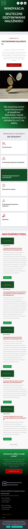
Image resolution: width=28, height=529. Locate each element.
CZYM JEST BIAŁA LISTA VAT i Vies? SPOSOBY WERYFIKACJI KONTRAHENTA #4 (14, 418)
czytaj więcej (6, 277)
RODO (3, 518)
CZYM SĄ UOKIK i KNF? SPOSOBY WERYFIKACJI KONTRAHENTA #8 (12, 249)
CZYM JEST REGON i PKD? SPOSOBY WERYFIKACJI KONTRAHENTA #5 (13, 381)
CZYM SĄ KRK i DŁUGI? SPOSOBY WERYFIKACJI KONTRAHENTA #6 (12, 338)
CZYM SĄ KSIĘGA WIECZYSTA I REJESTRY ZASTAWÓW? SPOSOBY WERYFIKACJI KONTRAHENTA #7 (14, 293)
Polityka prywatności (6, 514)
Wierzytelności (6, 245)
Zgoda (8, 526)
